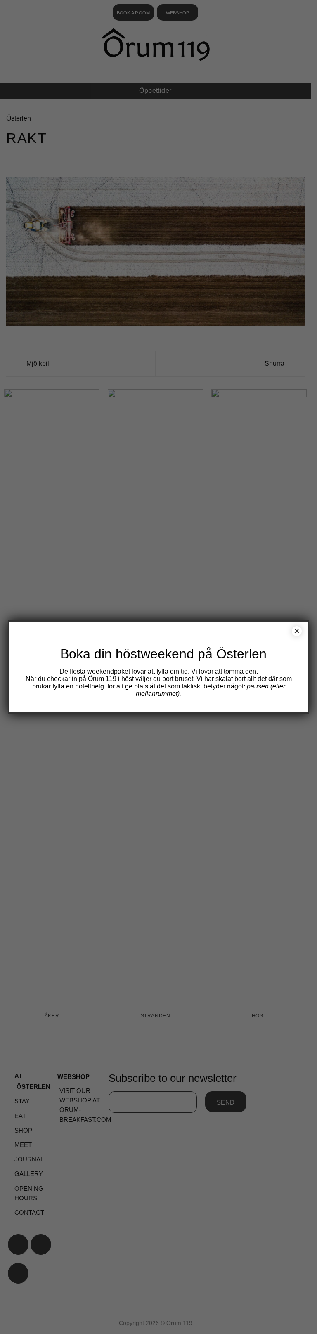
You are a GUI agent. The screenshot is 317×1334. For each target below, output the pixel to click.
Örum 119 (102, 678)
